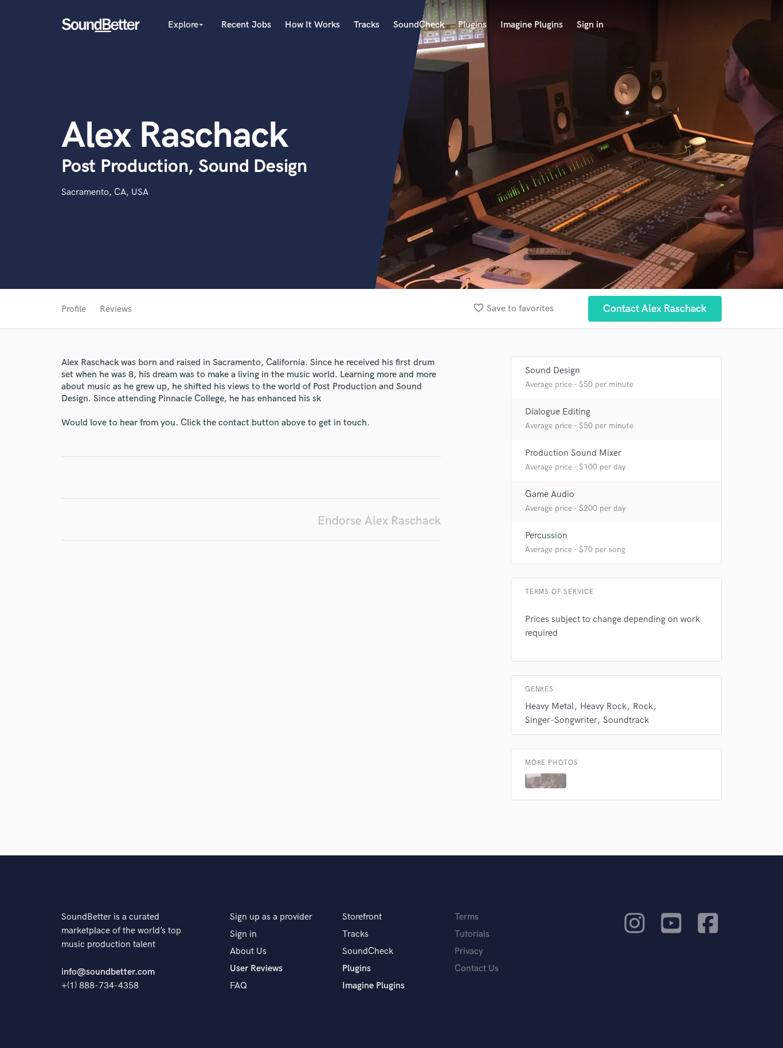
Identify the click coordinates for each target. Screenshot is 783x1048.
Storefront (362, 917)
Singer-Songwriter (561, 720)
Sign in (590, 24)
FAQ (238, 985)
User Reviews (256, 968)
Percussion (546, 535)
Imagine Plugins (531, 24)
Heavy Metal (549, 706)
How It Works (312, 24)
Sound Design (552, 370)
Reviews (116, 309)
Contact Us (477, 968)
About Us (248, 951)
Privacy (469, 951)
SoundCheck (418, 24)
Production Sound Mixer (573, 453)
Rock (643, 706)
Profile (73, 309)
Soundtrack (626, 720)
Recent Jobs (246, 24)
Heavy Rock (603, 706)
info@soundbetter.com (108, 972)
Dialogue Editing (557, 411)
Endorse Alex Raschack (379, 521)
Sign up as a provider (271, 917)
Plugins (472, 24)
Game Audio (549, 494)
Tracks (366, 24)
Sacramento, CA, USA (104, 192)
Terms (467, 917)
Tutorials (472, 934)
